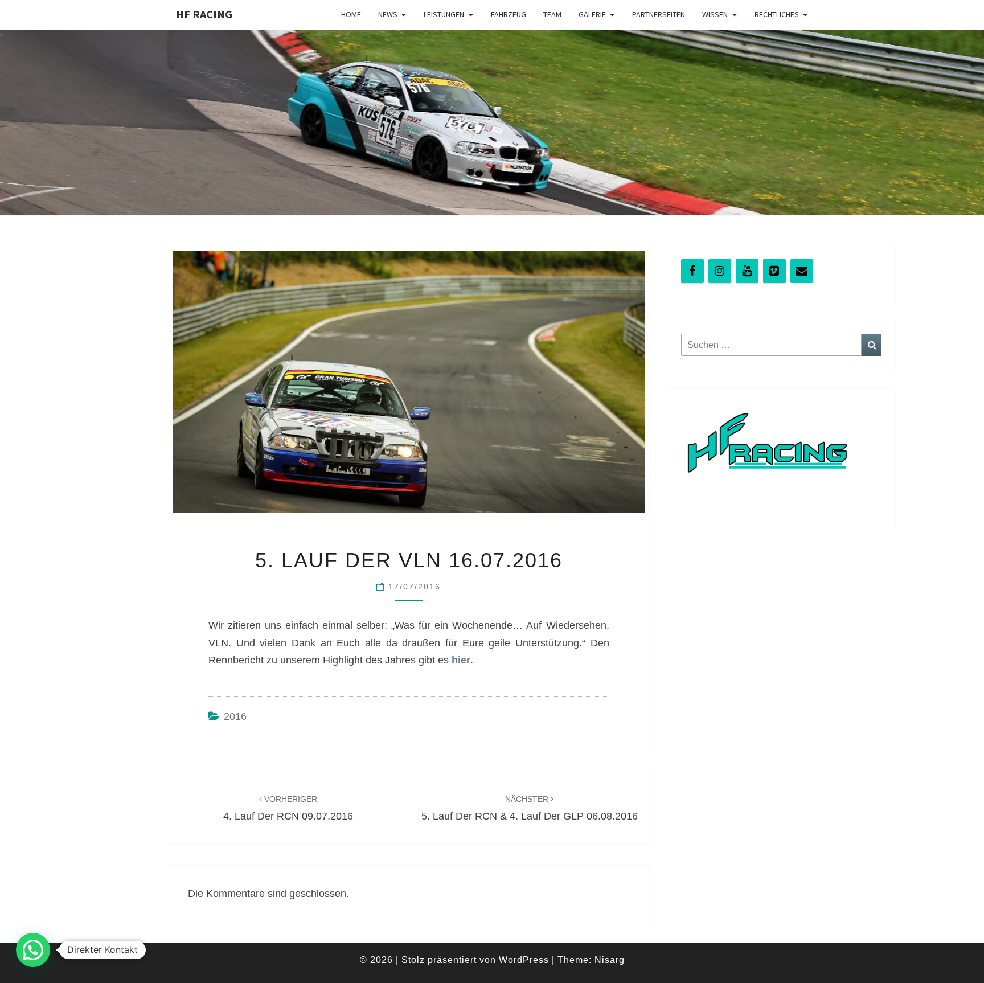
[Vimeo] (774, 271)
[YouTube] (747, 271)
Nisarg (609, 960)
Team (552, 14)
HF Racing (204, 14)
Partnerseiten (658, 14)
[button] (33, 950)
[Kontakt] (801, 271)
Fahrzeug (508, 14)
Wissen (715, 14)
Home (351, 14)
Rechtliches (777, 14)
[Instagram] (719, 271)
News (387, 14)
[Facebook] (692, 271)
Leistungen (444, 14)
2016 (235, 716)
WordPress (524, 960)
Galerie (592, 14)
